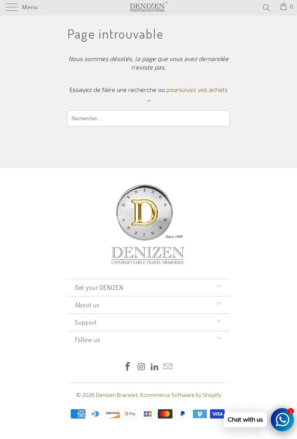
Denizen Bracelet (117, 394)
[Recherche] (266, 7)
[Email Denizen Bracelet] (168, 367)
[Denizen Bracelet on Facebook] (128, 367)
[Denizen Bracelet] (148, 7)
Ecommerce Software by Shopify (180, 394)
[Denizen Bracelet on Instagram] (141, 367)
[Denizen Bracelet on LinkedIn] (155, 367)
